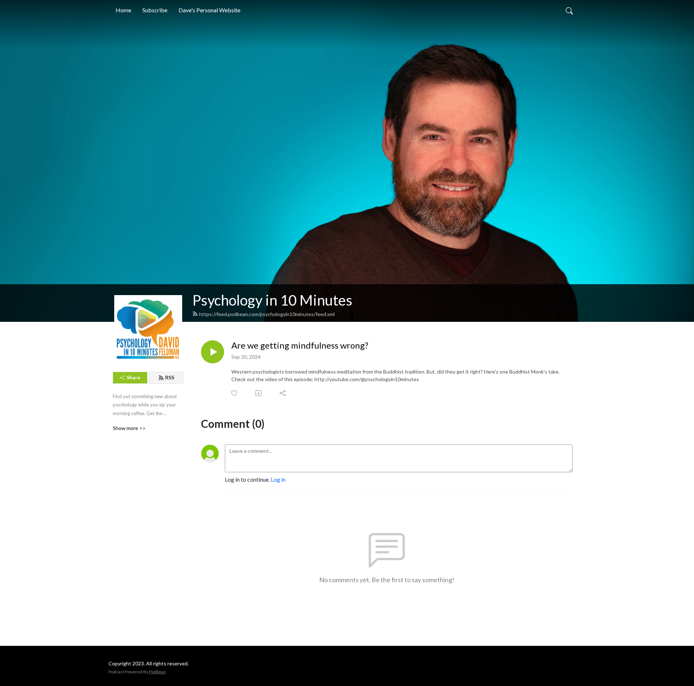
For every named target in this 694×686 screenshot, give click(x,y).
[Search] (569, 10)
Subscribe (154, 10)
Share (133, 377)
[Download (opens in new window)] (259, 393)
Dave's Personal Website (209, 10)
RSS (169, 377)
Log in (278, 479)
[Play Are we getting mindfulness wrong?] (212, 351)
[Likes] (235, 393)
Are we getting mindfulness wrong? (299, 345)
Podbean (157, 671)
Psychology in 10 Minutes (272, 300)
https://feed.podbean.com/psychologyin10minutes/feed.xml (267, 314)
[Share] (283, 393)
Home (123, 10)
